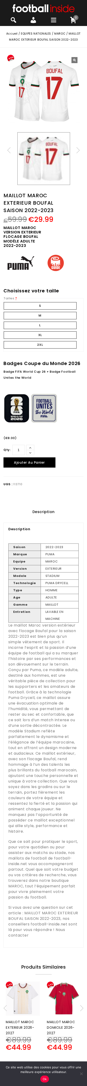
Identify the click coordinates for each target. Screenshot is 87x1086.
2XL (40, 345)
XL (40, 335)
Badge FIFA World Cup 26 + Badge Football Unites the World (39, 374)
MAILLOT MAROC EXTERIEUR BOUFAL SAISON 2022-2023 (43, 915)
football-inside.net (49, 924)
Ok (45, 1079)
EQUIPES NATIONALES (36, 34)
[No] (81, 1073)
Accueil (12, 34)
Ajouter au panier (29, 462)
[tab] (43, 512)
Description (43, 511)
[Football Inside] (44, 8)
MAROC (59, 34)
